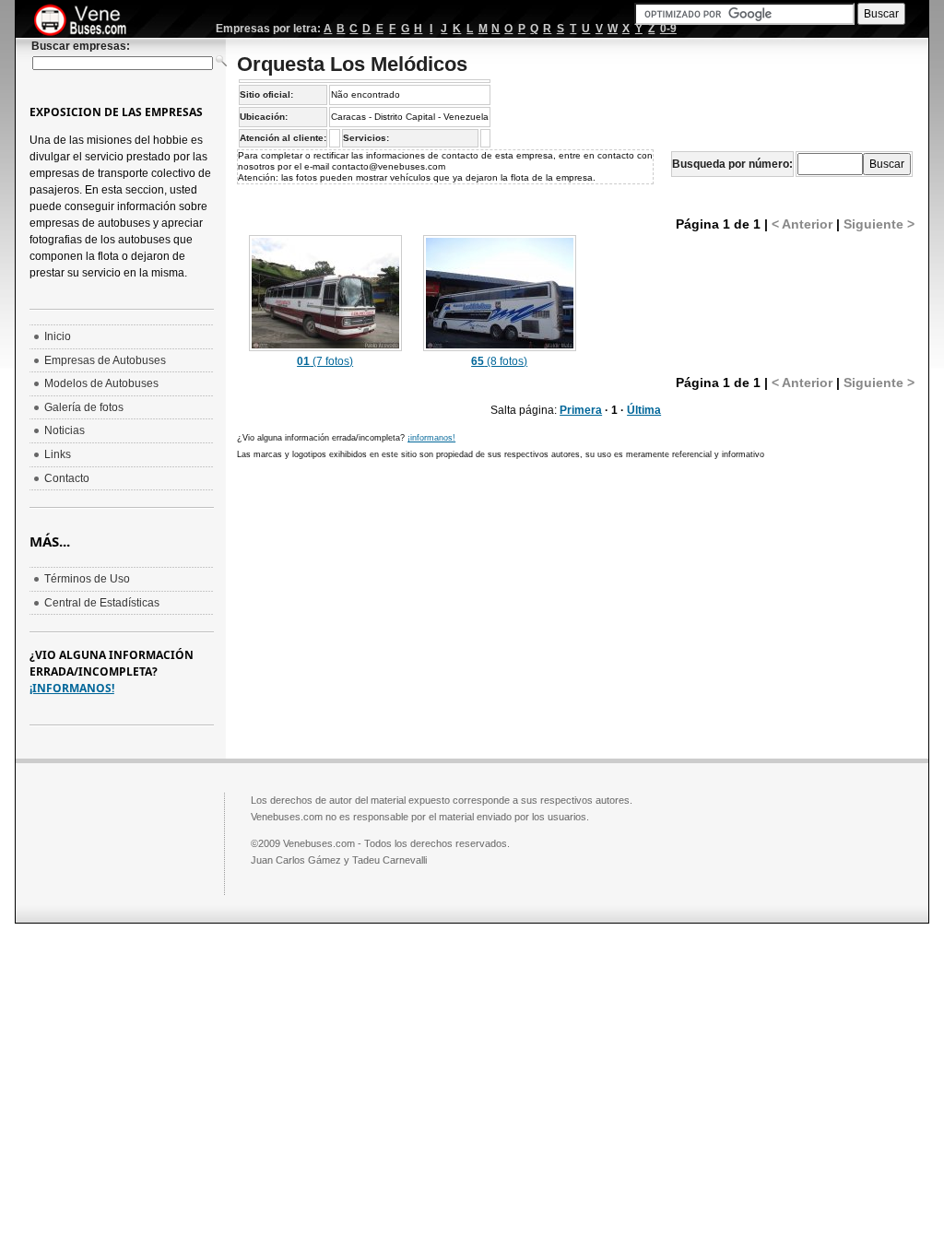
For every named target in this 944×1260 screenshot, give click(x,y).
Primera (581, 410)
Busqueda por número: (732, 164)
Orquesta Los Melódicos (352, 64)
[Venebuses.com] (87, 21)
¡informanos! (431, 437)
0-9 (668, 28)
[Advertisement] (392, 603)
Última (644, 410)
